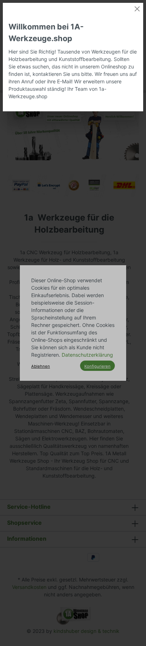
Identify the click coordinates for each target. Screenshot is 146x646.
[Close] (137, 9)
